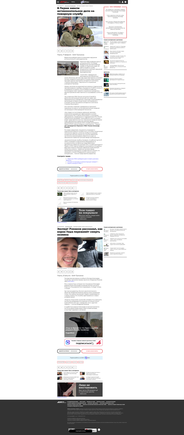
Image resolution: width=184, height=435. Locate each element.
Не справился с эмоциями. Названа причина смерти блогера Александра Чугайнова (115, 11)
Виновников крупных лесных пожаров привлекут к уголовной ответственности (70, 198)
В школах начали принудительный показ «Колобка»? (117, 84)
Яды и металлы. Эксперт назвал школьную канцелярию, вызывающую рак (117, 52)
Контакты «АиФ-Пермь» (93, 403)
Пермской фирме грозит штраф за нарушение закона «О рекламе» (93, 193)
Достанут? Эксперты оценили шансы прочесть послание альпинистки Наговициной (118, 230)
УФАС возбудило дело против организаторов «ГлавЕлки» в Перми (70, 194)
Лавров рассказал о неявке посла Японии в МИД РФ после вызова (117, 75)
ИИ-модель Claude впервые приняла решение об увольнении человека (118, 94)
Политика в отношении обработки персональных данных (78, 419)
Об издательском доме (72, 401)
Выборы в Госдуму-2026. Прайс (74, 404)
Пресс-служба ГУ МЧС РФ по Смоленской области (68, 47)
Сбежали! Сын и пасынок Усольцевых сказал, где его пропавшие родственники (118, 239)
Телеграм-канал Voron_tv (73, 268)
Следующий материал (81, 431)
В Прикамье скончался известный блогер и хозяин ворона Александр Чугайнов (71, 378)
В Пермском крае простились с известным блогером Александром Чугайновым (93, 373)
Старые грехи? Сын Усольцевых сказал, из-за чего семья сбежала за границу (118, 249)
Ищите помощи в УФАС (74, 163)
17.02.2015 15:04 (60, 5)
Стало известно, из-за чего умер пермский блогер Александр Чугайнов (115, 16)
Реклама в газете (101, 401)
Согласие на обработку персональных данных (76, 418)
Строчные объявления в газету (107, 403)
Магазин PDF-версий (110, 401)
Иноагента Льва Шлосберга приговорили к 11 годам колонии (117, 79)
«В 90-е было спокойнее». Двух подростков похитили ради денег (117, 244)
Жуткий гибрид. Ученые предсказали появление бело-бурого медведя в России (118, 43)
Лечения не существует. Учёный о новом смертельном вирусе (117, 253)
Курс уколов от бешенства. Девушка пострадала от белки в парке (115, 22)
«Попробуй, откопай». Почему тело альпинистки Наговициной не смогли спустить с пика (118, 57)
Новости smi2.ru (62, 222)
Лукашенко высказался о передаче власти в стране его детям (117, 89)
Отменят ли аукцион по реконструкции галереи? (82, 162)
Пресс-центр (82, 401)
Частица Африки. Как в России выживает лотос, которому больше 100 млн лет (118, 66)
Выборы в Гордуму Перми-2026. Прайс (116, 404)
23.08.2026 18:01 (60, 226)
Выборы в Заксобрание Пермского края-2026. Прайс (94, 404)
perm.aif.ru (71, 281)
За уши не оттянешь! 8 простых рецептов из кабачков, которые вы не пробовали (118, 62)
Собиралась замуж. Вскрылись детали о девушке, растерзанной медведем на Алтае (117, 235)
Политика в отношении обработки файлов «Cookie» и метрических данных (81, 420)
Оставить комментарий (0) (92, 351)
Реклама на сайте (91, 401)
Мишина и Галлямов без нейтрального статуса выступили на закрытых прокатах (115, 28)
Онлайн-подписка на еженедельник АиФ (76, 403)
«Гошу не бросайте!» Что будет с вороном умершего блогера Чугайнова (115, 34)
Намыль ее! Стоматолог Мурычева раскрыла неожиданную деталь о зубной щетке (117, 47)
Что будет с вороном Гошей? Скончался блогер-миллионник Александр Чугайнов (93, 378)
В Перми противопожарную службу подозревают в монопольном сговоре (92, 198)
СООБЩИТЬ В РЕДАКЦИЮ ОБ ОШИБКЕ (75, 406)
